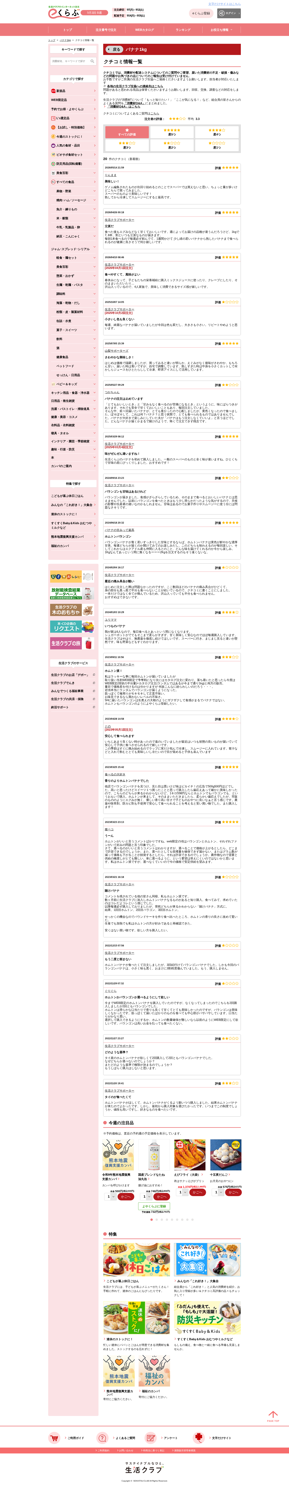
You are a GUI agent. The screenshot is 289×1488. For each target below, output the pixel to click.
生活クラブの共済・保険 (70, 699)
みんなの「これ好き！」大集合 (71, 504)
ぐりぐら (111, 991)
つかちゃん (112, 392)
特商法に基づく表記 (153, 1450)
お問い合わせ (126, 1450)
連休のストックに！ (64, 514)
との (108, 726)
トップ (51, 40)
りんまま (111, 175)
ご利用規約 (103, 1450)
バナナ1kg (65, 40)
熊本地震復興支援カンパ (67, 536)
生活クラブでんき (70, 683)
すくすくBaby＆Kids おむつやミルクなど (71, 525)
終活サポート (70, 708)
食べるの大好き (115, 774)
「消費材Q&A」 (134, 103)
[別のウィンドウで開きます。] (72, 598)
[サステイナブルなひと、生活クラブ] (144, 1472)
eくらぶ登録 (201, 13)
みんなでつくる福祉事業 (70, 691)
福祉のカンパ (60, 545)
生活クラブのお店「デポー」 (70, 675)
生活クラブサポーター (119, 219)
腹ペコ (109, 829)
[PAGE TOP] (273, 1416)
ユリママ (111, 619)
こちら (154, 113)
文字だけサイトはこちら (224, 3)
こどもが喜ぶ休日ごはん (67, 495)
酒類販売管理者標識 (184, 1450)
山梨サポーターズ (116, 350)
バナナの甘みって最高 (119, 530)
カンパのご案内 (61, 466)
